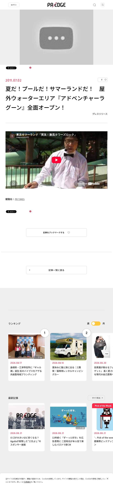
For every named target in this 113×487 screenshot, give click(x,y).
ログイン (14, 5)
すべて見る (96, 398)
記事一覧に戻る (56, 270)
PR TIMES (20, 199)
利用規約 (27, 482)
